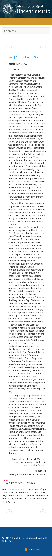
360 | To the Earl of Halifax (26, 57)
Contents (10, 31)
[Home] (26, 9)
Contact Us (34, 549)
